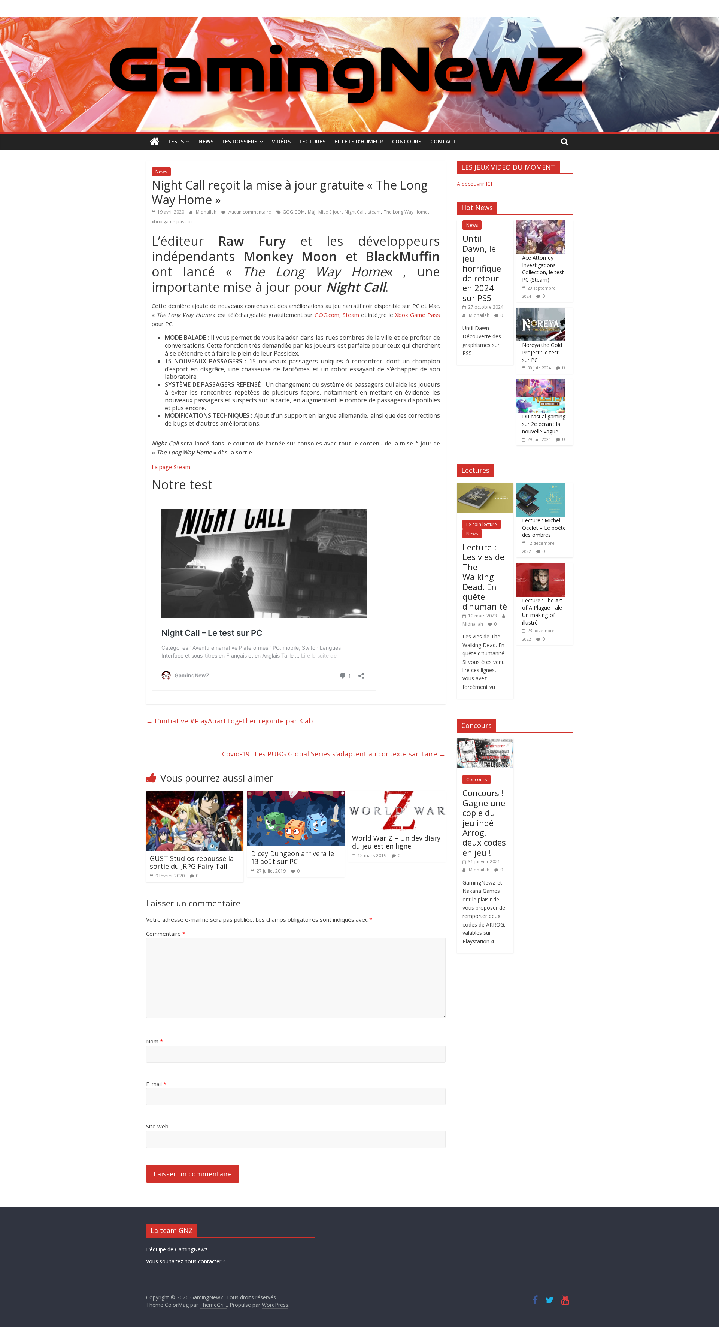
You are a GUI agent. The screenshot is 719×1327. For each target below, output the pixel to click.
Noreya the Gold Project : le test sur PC (542, 352)
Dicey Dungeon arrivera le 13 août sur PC (292, 857)
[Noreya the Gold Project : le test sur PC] (540, 311)
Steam (351, 314)
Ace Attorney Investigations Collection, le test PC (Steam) (543, 268)
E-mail (156, 1084)
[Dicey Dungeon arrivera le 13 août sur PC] (296, 795)
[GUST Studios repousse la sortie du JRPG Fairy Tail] (194, 795)
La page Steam (171, 467)
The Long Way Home (406, 212)
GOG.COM (294, 212)
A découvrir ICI (474, 183)
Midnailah (207, 212)
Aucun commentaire (249, 212)
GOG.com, (328, 314)
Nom (154, 1041)
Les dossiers (239, 141)
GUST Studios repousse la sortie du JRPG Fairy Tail (192, 862)
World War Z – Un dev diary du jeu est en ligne (396, 842)
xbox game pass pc (172, 221)
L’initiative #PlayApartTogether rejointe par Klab (229, 720)
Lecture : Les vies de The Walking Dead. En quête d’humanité (484, 576)
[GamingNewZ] (359, 21)
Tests (175, 141)
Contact (443, 141)
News (205, 141)
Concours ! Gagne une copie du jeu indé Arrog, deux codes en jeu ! (484, 822)
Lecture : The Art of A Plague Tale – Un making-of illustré (544, 611)
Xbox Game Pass (417, 314)
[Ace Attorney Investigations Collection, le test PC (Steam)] (540, 224)
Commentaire (165, 933)
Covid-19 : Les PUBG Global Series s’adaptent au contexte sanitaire (334, 753)
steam (374, 212)
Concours (406, 141)
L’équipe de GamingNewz (176, 1249)
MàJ (311, 212)
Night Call (355, 212)
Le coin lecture (481, 524)
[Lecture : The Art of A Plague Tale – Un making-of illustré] (540, 567)
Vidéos (281, 141)
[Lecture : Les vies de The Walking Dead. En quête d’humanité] (485, 486)
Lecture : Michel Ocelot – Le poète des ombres (544, 527)
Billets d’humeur (358, 141)
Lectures (312, 141)
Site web (157, 1126)
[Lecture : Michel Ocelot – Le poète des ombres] (540, 486)
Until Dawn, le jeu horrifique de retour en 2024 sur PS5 (481, 268)
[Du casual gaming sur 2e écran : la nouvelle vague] (540, 383)
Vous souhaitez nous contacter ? (185, 1261)
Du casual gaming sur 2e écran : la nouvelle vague (543, 424)
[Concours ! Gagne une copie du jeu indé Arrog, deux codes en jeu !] (485, 742)
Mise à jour (330, 212)
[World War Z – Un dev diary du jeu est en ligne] (397, 795)
